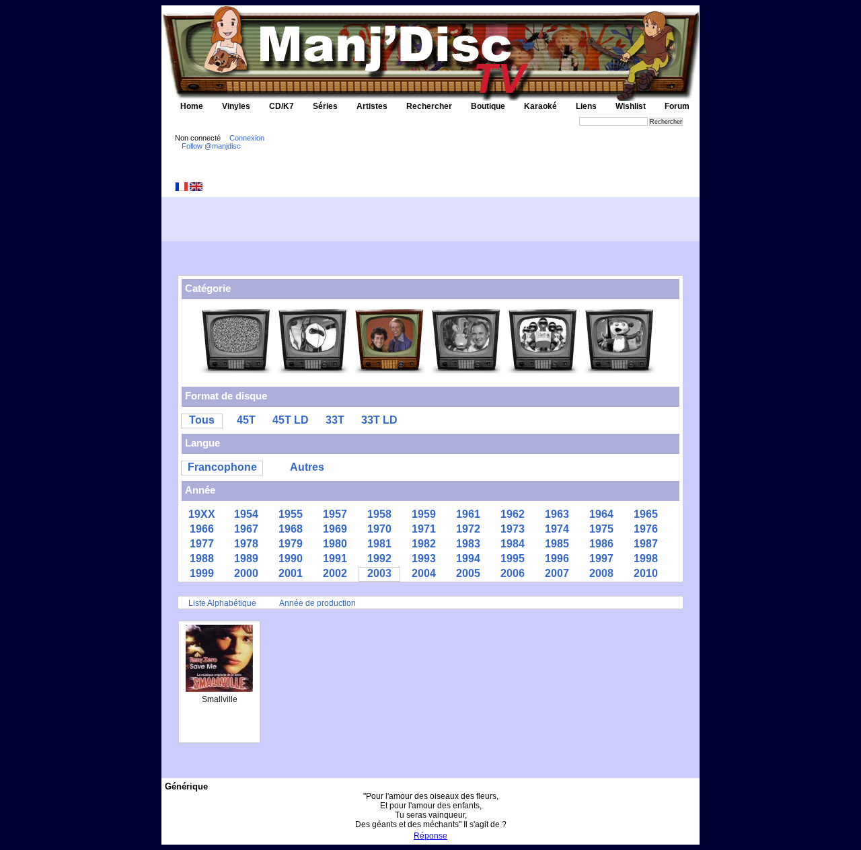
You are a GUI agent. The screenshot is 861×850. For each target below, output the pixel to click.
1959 (424, 514)
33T (335, 420)
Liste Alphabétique (222, 603)
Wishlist (630, 106)
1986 (601, 543)
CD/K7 (281, 106)
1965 (646, 514)
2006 (512, 573)
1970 (379, 529)
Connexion (246, 138)
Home (191, 106)
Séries (325, 106)
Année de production (317, 603)
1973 (512, 529)
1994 (468, 558)
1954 (246, 514)
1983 (468, 543)
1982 (424, 543)
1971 (424, 529)
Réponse (430, 836)
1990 (290, 558)
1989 (246, 558)
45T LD (290, 420)
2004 (424, 573)
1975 (601, 529)
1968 (290, 529)
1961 (468, 514)
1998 (646, 558)
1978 (246, 543)
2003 (379, 573)
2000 (246, 573)
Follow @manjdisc (211, 146)
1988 (202, 558)
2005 (468, 573)
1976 (646, 529)
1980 (335, 543)
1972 (468, 529)
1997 (601, 558)
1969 (335, 529)
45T (246, 420)
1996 (557, 558)
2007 (557, 573)
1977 (202, 543)
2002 (335, 573)
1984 (512, 543)
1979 (290, 543)
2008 (601, 573)
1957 (335, 514)
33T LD (379, 420)
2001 (290, 573)
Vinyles (236, 106)
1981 (379, 543)
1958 (379, 514)
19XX (201, 514)
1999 (202, 573)
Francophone (222, 467)
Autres (307, 467)
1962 (512, 514)
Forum (677, 106)
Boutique (488, 106)
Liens (586, 106)
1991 (335, 558)
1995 (512, 558)
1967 (246, 529)
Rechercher (429, 106)
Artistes (372, 106)
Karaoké (540, 106)
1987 (646, 543)
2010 (646, 573)
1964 (601, 514)
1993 (424, 558)
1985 (557, 543)
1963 (557, 514)
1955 (290, 514)
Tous (202, 420)
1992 (379, 558)
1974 (557, 529)
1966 (202, 529)
